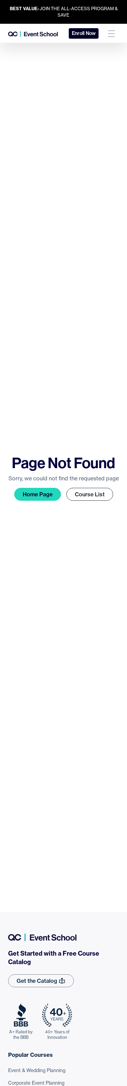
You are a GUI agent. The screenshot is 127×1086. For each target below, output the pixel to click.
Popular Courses (30, 1054)
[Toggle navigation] (111, 33)
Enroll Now (84, 33)
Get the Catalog (38, 980)
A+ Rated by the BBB (21, 1034)
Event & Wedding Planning (36, 1070)
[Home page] (33, 33)
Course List (90, 494)
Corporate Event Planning (36, 1083)
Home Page (37, 494)
